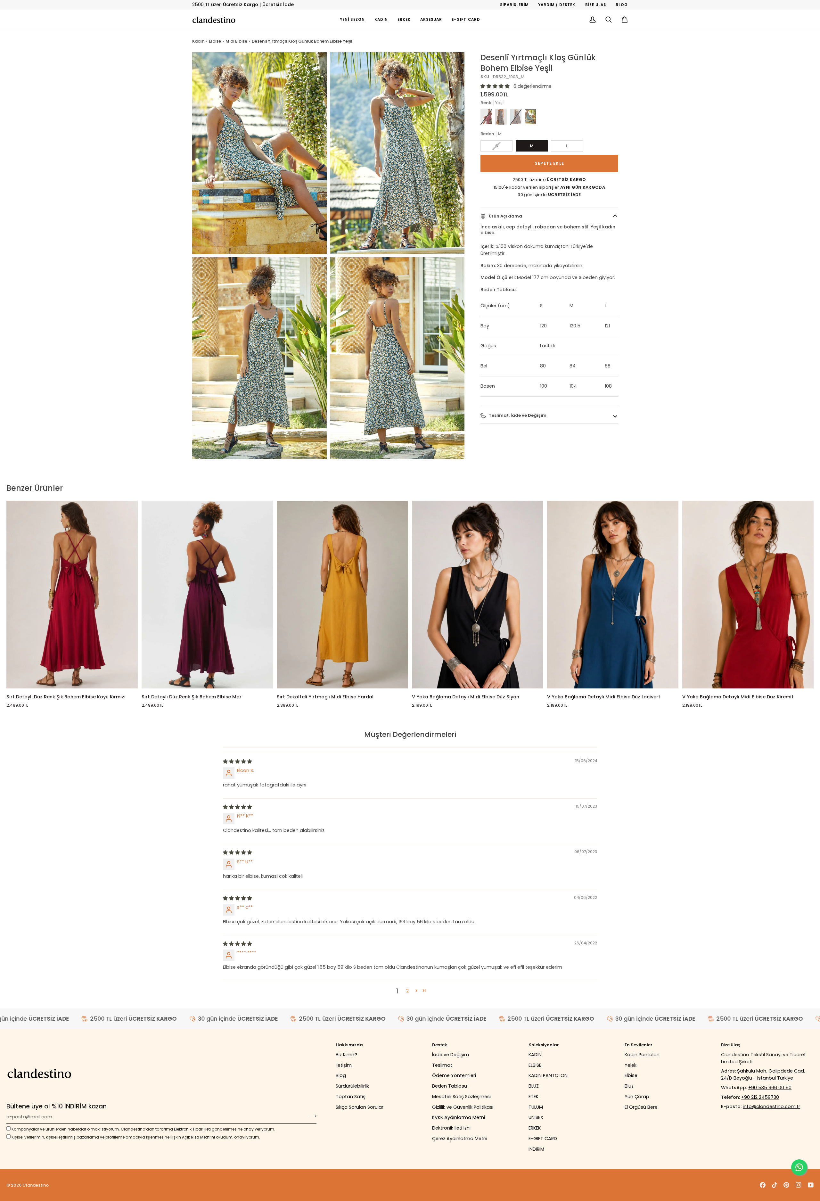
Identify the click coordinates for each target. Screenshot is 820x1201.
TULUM (536, 1107)
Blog (341, 1075)
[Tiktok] (774, 1185)
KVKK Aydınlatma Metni (458, 1117)
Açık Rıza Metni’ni (198, 1137)
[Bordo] (486, 117)
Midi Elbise (236, 41)
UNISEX (536, 1117)
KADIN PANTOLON (548, 1075)
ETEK (533, 1096)
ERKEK (535, 1128)
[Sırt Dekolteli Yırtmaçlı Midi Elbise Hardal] (342, 594)
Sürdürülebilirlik (352, 1086)
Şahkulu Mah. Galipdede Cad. (771, 1071)
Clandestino (35, 1185)
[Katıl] (311, 1116)
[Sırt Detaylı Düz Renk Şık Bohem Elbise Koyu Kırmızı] (72, 594)
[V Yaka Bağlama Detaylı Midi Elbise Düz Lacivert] (612, 594)
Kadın (198, 41)
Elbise (215, 41)
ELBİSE (535, 1065)
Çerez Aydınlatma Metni (459, 1138)
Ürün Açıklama (505, 216)
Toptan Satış (350, 1096)
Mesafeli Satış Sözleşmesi (461, 1096)
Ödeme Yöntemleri (454, 1075)
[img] (237, 761)
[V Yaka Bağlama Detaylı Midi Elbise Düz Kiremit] (748, 594)
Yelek (630, 1065)
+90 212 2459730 (760, 1097)
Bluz (629, 1086)
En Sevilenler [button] (638, 1045)
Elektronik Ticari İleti (192, 1129)
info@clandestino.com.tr (771, 1106)
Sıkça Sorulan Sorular (359, 1107)
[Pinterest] (786, 1185)
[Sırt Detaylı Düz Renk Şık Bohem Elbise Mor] (207, 594)
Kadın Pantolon (642, 1054)
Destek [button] (439, 1045)
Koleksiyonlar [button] (544, 1045)
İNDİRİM (536, 1149)
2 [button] (407, 991)
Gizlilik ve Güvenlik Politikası (462, 1107)
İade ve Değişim (450, 1054)
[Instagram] (798, 1185)
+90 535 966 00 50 (769, 1087)
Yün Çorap (637, 1096)
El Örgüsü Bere (641, 1107)
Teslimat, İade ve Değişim (517, 415)
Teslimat (442, 1065)
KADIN (535, 1054)
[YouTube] (811, 1185)
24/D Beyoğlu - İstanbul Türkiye (757, 1078)
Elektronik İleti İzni (451, 1128)
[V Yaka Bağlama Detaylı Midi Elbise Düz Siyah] (477, 594)
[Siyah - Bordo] (515, 117)
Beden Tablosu (449, 1086)
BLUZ (534, 1086)
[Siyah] (501, 117)
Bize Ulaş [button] (731, 1045)
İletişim (344, 1065)
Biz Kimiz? (346, 1054)
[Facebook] (763, 1185)
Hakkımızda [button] (349, 1045)
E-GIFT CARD (543, 1138)
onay (248, 1129)
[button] (381, 20)
